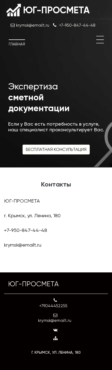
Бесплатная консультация (56, 149)
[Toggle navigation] (100, 39)
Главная (17, 44)
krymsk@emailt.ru (22, 245)
